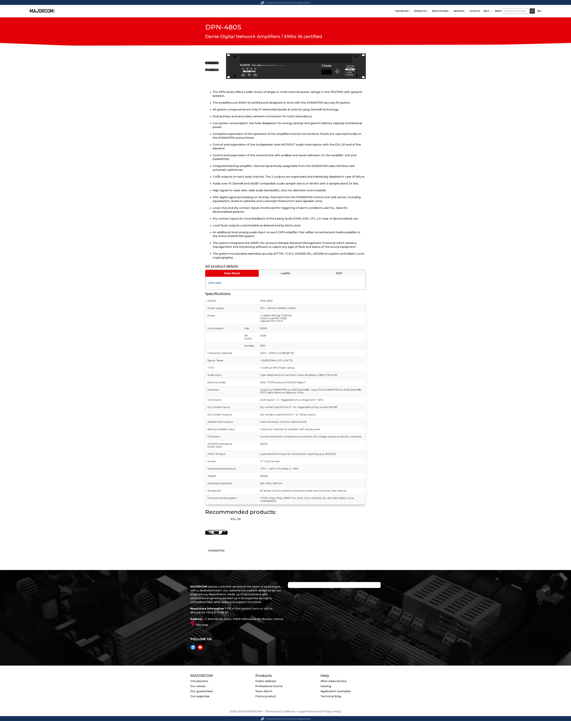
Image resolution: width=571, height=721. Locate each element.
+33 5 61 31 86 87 (217, 612)
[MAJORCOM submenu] (410, 11)
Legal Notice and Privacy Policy (319, 711)
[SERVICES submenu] (465, 11)
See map (202, 624)
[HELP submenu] (491, 11)
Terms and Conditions (280, 711)
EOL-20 (235, 519)
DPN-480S (214, 283)
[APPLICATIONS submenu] (449, 11)
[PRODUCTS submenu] (428, 11)
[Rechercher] (532, 11)
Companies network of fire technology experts (287, 2)
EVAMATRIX (216, 550)
